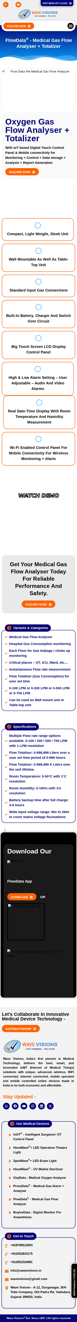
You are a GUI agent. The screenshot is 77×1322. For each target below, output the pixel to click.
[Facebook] (15, 1106)
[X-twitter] (50, 1106)
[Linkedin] (41, 1106)
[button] (70, 26)
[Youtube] (24, 1106)
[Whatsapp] (6, 1106)
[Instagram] (32, 1106)
